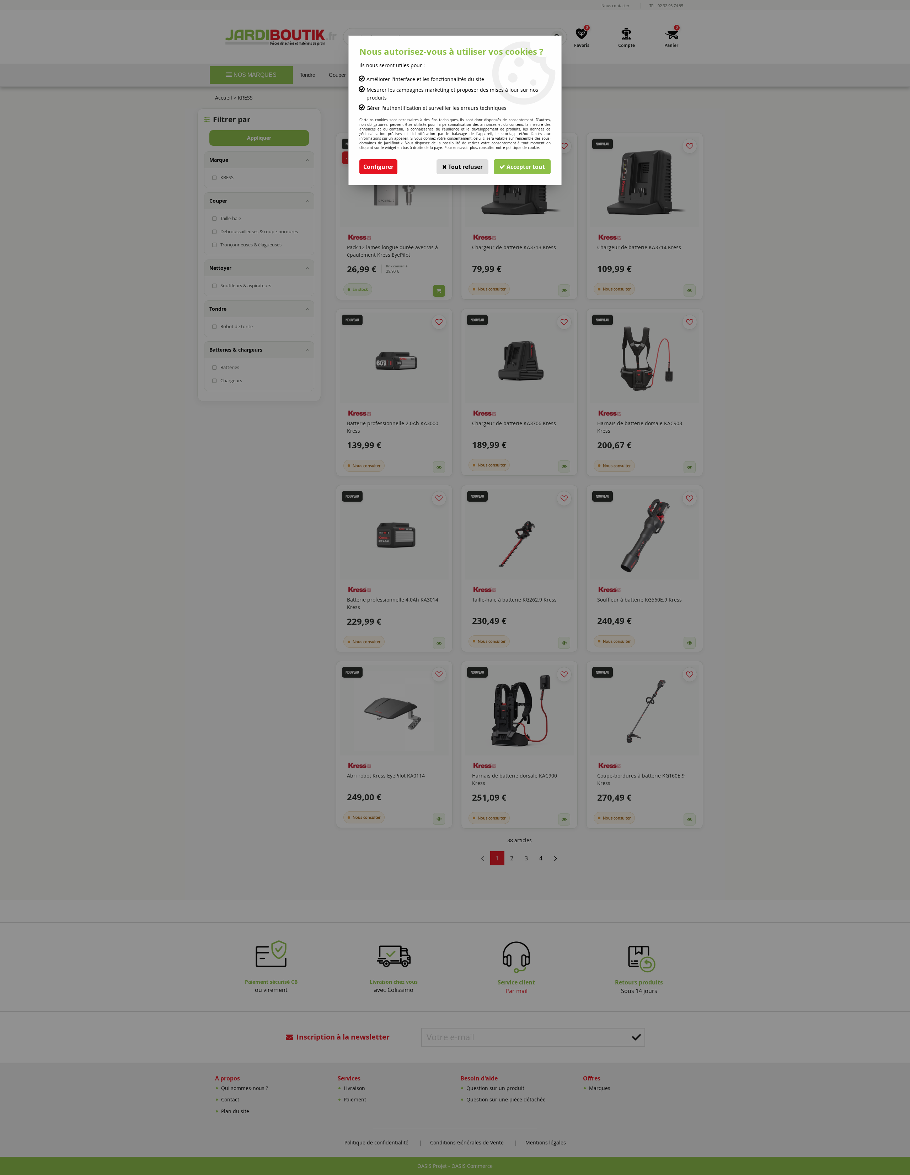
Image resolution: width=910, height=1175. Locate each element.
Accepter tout (525, 167)
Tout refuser (465, 167)
